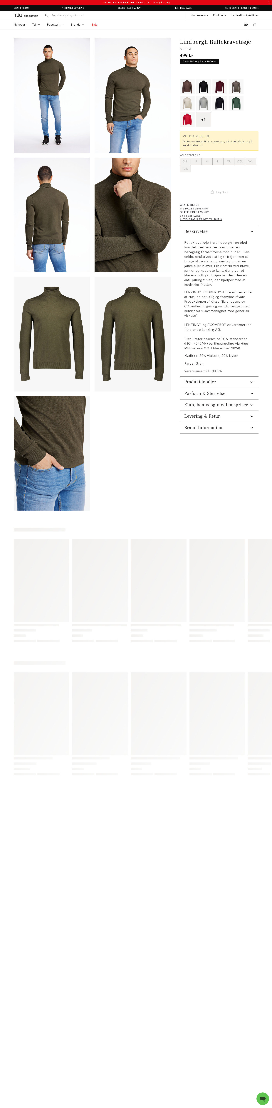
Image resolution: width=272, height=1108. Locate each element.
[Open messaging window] (262, 1098)
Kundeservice (200, 15)
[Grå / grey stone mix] (203, 103)
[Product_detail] (52, 453)
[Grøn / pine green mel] (236, 103)
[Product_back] (133, 334)
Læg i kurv (222, 192)
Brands (75, 24)
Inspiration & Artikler (244, 15)
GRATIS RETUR (21, 7)
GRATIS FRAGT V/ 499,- (129, 7)
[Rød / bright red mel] (187, 119)
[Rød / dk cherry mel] (219, 86)
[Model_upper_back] (52, 215)
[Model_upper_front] (133, 95)
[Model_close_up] (133, 215)
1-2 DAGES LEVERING (73, 7)
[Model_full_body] (52, 95)
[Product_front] (52, 334)
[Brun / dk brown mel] (187, 86)
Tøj (34, 24)
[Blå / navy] (219, 103)
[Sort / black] (203, 86)
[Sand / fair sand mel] (187, 103)
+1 (203, 119)
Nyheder (19, 24)
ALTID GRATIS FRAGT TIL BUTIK (241, 7)
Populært (53, 24)
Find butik (219, 15)
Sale (94, 24)
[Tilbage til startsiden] (26, 15)
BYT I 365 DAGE (183, 7)
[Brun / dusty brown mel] (236, 86)
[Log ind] (246, 24)
